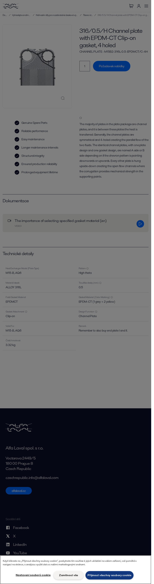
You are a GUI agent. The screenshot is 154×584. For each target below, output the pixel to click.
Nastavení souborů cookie (33, 575)
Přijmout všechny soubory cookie (109, 575)
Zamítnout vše (68, 575)
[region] (75, 569)
